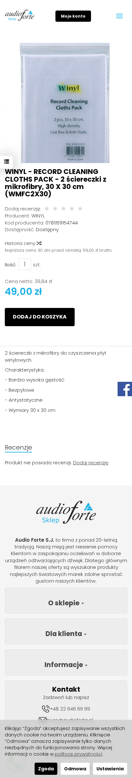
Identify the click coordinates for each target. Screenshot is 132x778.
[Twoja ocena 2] (55, 209)
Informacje (64, 664)
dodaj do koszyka (40, 316)
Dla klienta (64, 633)
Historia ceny (21, 243)
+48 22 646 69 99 (70, 708)
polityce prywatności (78, 754)
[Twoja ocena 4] (72, 209)
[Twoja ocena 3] (63, 209)
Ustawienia (110, 769)
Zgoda (46, 769)
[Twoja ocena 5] (80, 209)
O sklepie (64, 603)
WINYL (38, 215)
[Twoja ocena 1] (47, 209)
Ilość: (10, 264)
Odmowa (75, 769)
